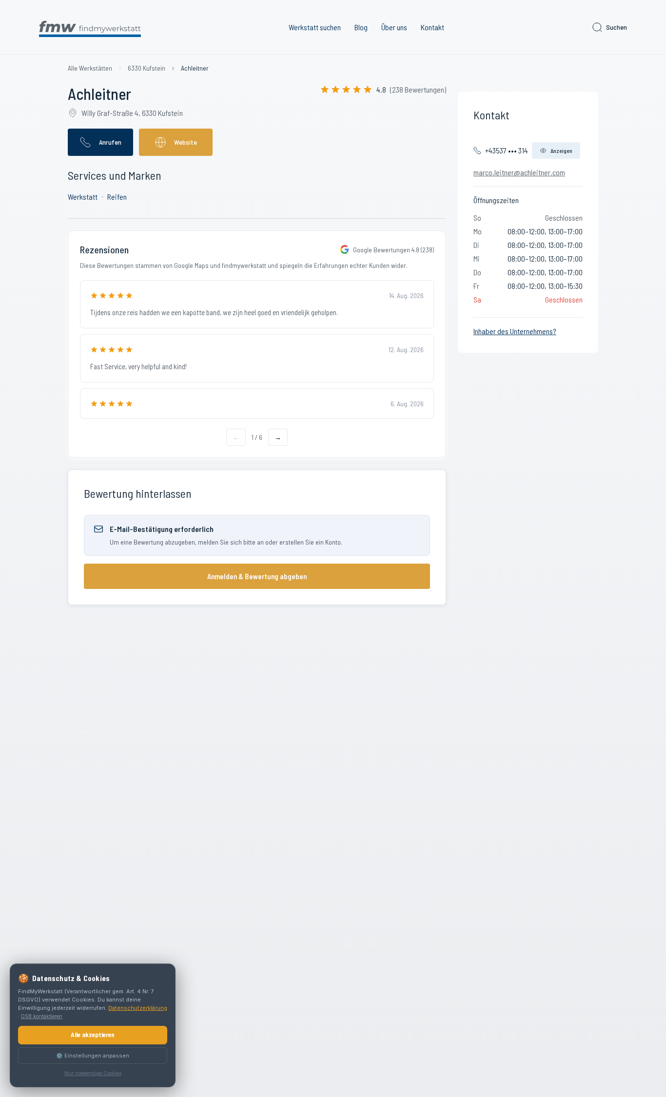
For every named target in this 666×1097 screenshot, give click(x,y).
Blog (361, 27)
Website (185, 142)
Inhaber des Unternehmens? (514, 331)
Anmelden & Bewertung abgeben (257, 576)
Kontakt (432, 27)
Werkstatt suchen (315, 27)
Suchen (616, 27)
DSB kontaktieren (41, 1016)
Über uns (394, 27)
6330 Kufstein (146, 68)
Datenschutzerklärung (137, 1007)
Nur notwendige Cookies (92, 1073)
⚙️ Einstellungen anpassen (92, 1055)
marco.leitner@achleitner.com (519, 172)
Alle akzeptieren (93, 1035)
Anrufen (110, 142)
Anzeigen (561, 150)
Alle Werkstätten (90, 68)
